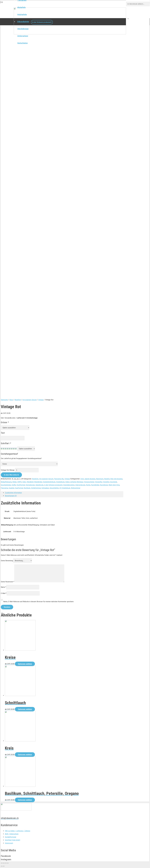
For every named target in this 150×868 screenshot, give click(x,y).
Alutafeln (18, 400)
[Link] (70, 34)
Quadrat (11, 488)
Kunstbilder (95, 485)
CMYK (19, 482)
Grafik (14, 485)
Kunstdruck (104, 485)
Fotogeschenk (89, 482)
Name (3, 587)
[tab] (64, 492)
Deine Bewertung (7, 561)
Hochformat (21, 485)
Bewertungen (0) (11, 496)
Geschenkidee (6, 485)
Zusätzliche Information (13, 493)
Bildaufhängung (6, 482)
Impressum (9, 843)
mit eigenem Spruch (29, 400)
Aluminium (99, 479)
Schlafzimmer (36, 488)
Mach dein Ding (114, 485)
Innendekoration (69, 485)
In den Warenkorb (11, 475)
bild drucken (118, 479)
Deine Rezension (7, 582)
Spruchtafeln (54, 488)
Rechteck (27, 488)
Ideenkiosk (39, 485)
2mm (82, 479)
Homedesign (30, 485)
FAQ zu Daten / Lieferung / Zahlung (17, 831)
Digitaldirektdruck (49, 482)
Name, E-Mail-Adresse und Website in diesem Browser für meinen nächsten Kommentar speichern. (38, 602)
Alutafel (107, 479)
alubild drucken (90, 479)
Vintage (41, 400)
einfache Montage (76, 482)
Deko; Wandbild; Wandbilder (32, 482)
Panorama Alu (59, 479)
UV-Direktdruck (64, 488)
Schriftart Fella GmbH (12, 840)
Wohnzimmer (75, 488)
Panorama (4, 488)
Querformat (19, 488)
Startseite (4, 400)
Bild (111, 479)
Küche (88, 485)
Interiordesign (80, 485)
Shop (11, 400)
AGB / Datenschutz (11, 834)
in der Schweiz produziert (53, 485)
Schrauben (45, 488)
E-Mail (4, 593)
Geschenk (113, 482)
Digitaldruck (60, 482)
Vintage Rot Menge (7, 470)
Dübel (67, 482)
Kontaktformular (10, 837)
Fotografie (98, 482)
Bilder (14, 482)
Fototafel (106, 482)
